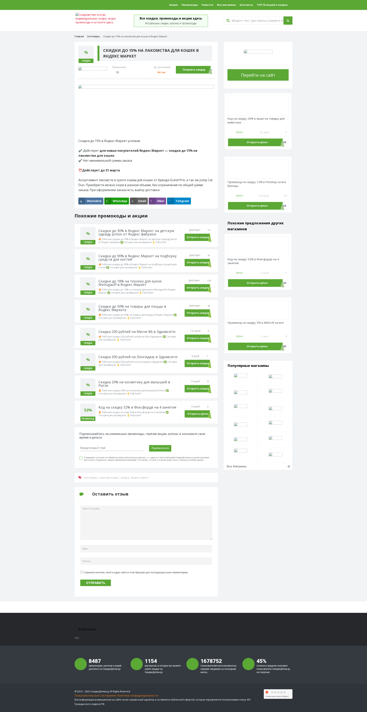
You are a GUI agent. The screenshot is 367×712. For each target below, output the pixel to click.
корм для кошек (109, 477)
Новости (207, 4)
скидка (125, 477)
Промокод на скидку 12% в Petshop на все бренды (256, 184)
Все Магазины (236, 466)
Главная (79, 36)
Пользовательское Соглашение (95, 695)
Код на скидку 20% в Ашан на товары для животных (256, 120)
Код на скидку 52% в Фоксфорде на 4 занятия (253, 261)
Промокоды (190, 4)
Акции (173, 4)
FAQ (77, 638)
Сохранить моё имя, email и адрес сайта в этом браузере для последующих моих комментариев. (136, 572)
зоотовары (90, 477)
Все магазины (226, 4)
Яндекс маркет (140, 477)
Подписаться (160, 448)
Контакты (246, 4)
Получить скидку (194, 69)
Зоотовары (93, 36)
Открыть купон (198, 413)
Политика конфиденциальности (137, 695)
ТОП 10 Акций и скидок (272, 4)
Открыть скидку (198, 237)
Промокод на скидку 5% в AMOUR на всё (255, 322)
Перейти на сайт (258, 75)
